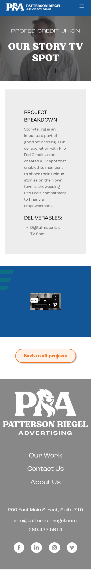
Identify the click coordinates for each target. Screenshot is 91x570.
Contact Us (45, 468)
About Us (45, 482)
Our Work (45, 455)
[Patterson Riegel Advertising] (33, 9)
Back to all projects (45, 356)
